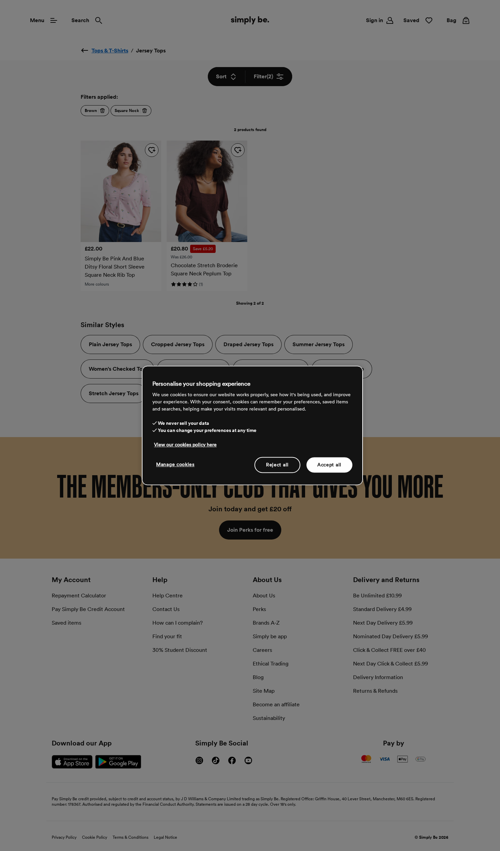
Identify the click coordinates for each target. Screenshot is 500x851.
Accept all (329, 465)
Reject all (277, 465)
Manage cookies (175, 464)
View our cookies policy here (185, 444)
